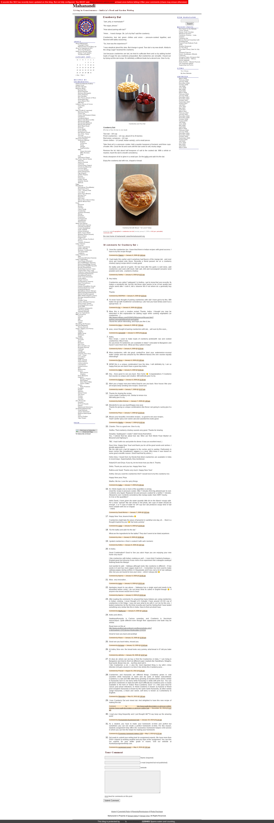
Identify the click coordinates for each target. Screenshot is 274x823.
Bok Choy (81, 344)
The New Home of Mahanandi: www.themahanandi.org (124, 236)
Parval (80, 298)
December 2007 (184, 97)
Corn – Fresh (82, 355)
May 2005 (182, 144)
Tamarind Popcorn (185, 52)
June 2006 (182, 124)
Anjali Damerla (82, 410)
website (144, 767)
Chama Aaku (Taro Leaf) (86, 270)
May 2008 (182, 89)
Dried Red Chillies (86, 382)
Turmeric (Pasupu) (84, 242)
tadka (146, 157)
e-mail (143, 763)
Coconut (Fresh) (83, 170)
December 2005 (184, 133)
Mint (79, 368)
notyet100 (121, 333)
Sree (79, 415)
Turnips (80, 397)
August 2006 (183, 121)
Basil (79, 341)
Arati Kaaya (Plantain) (85, 261)
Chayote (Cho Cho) (84, 353)
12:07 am (144, 655)
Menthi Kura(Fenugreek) (86, 294)
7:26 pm (140, 325)
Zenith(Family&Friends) (83, 408)
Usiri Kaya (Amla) (83, 309)
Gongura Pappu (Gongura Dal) (189, 57)
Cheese (80, 316)
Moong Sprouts (83, 327)
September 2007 (184, 102)
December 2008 (184, 83)
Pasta (82, 145)
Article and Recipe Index (84, 51)
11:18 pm (142, 380)
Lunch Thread (183, 30)
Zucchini (80, 399)
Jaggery (80, 331)
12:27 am (142, 389)
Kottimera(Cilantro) (84, 289)
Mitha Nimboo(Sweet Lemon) (87, 295)
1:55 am (142, 696)
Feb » (83, 75)
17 (90, 67)
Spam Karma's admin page (102, 2)
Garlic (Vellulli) (82, 229)
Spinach (80, 391)
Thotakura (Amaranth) (85, 308)
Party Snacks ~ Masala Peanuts (189, 62)
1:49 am (147, 401)
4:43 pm (141, 485)
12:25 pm (141, 413)
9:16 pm (144, 333)
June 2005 (182, 143)
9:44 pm (141, 370)
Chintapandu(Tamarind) (85, 273)
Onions (80, 371)
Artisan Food (80, 85)
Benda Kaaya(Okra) (84, 267)
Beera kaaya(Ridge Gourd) (87, 264)
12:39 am (143, 638)
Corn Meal (81, 192)
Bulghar (82, 142)
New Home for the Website (188, 29)
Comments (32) (107, 233)
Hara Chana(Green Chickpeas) (84, 283)
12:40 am (144, 645)
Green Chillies (84, 383)
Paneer (80, 320)
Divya (120, 360)
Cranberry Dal (183, 38)
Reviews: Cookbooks (85, 250)
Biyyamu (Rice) (80, 88)
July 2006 (182, 122)
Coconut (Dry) (82, 168)
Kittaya (80, 405)
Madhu (120, 422)
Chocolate (81, 105)
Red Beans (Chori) (84, 132)
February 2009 (184, 80)
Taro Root (81, 394)
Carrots (80, 350)
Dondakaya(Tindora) (84, 275)
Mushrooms (81, 369)
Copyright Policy (83, 45)
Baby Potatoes (85, 386)
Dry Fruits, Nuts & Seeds (84, 159)
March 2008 (183, 92)
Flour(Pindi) (79, 185)
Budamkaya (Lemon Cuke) (86, 269)
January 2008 (183, 95)
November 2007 (184, 99)
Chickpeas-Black (83, 118)
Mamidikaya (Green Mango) (87, 291)
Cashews (81, 164)
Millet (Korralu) (84, 153)
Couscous (83, 143)
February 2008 (184, 94)
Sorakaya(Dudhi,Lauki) (85, 305)
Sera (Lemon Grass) (84, 303)
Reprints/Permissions (140, 811)
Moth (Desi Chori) (83, 126)
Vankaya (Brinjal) (83, 311)
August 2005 (183, 139)
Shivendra (121, 696)
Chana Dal (81, 113)
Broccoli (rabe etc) (84, 346)
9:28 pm (141, 360)
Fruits (77, 203)
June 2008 (182, 88)
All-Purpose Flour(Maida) (86, 187)
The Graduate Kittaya (186, 63)
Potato (80, 385)
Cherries (80, 207)
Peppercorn (82, 237)
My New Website (186, 73)
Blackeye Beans (83, 112)
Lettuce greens (83, 363)
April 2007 (182, 110)
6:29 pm (139, 307)
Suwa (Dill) (81, 306)
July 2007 (182, 105)
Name (143, 758)
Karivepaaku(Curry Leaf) (86, 288)
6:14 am (159, 720)
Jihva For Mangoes (84, 50)
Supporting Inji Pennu (186, 65)
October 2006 (183, 119)
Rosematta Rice (83, 99)
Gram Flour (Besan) (84, 193)
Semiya (82, 146)
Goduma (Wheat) (83, 140)
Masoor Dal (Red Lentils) (86, 120)
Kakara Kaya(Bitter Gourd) (86, 286)
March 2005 (183, 147)
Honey (80, 330)
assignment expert (124, 747)
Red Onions (84, 372)
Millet (79, 149)
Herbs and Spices (81, 223)
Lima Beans (82, 364)
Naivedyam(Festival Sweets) (87, 258)
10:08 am (140, 537)
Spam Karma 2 (134, 821)
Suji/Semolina (84, 148)
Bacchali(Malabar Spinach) (86, 262)
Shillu (120, 370)
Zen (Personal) (80, 401)
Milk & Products (81, 314)
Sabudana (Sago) (84, 157)
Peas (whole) (82, 131)
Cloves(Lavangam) (84, 226)
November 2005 (184, 135)
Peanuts (80, 127)
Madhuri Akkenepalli (84, 413)
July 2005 (182, 141)
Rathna (120, 380)
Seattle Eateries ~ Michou (187, 58)
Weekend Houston (185, 33)
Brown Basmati (83, 91)
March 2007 (183, 111)
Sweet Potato (82, 393)
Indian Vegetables (82, 259)
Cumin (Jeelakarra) (84, 228)
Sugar (80, 336)
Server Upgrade (184, 60)
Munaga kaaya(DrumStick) (86, 297)
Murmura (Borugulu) (84, 93)
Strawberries (82, 220)
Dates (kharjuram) (83, 171)
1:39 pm (144, 611)
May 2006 (182, 125)
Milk (79, 319)
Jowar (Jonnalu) (85, 151)
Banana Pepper (85, 379)
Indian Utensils (83, 248)
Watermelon (82, 222)
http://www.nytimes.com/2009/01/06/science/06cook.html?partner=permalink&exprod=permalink (131, 318)
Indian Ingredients (84, 247)
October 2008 (183, 84)
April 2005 (182, 146)
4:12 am (159, 733)
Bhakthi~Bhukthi (81, 87)
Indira (120, 485)
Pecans (80, 176)
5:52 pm (146, 512)
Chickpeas (81, 116)
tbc (119, 307)
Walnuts (80, 182)
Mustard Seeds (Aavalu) (86, 234)
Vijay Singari (82, 418)
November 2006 (184, 117)
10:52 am (142, 595)
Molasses (81, 335)
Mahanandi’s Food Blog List (87, 46)
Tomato (80, 396)
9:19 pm (140, 348)
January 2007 (183, 114)
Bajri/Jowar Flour (83, 189)
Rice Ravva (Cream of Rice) (87, 98)
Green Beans (82, 361)
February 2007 (184, 113)
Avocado (81, 339)
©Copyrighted (117, 231)
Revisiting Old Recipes (83, 324)
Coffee (80, 107)
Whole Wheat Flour (84, 201)
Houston (80, 402)
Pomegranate (82, 218)
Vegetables (79, 338)
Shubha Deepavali (185, 46)
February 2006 (184, 130)
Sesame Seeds (83, 181)
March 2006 (183, 128)
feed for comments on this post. (119, 796)
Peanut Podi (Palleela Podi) (188, 43)
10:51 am (141, 583)
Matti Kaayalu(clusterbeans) (87, 292)
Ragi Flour (81, 196)
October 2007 (183, 100)
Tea (79, 109)
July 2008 (182, 86)
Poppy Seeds (82, 179)
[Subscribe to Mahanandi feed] (86, 432)
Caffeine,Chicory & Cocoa (84, 104)
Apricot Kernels (83, 162)
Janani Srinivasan (84, 411)
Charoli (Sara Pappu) (85, 165)
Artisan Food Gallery (84, 53)
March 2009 (183, 78)
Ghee (80, 317)
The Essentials (83, 251)
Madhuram (122, 611)
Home (113, 811)
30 (88, 73)
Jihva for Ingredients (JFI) (84, 48)
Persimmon (81, 217)
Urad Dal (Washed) (84, 137)
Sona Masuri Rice (83, 101)
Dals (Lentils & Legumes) (84, 110)
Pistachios (81, 178)
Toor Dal (131, 231)
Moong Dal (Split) (83, 121)
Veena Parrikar (83, 416)
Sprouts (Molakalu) (82, 325)
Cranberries (125, 231)
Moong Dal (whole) (84, 124)
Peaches (81, 215)
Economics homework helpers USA (130, 733)
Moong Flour (82, 195)
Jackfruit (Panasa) (84, 212)
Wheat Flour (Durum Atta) (86, 200)
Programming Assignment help (128, 720)
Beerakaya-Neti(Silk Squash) (87, 266)
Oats (79, 156)
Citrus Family (82, 209)
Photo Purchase (156, 811)
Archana (121, 645)
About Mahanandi (81, 43)
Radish (80, 390)
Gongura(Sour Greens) (85, 281)
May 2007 (182, 108)
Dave (122, 821)
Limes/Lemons (82, 366)
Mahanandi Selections (85, 407)
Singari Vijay (145, 816)
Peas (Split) (81, 129)
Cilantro (121, 255)
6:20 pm (143, 296)
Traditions (81, 253)
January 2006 (183, 132)
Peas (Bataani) (83, 375)
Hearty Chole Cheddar (186, 32)
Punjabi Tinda (82, 300)
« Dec (77, 75)
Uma (120, 325)
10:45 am (142, 576)
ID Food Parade (83, 404)
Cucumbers (81, 357)
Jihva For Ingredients (82, 313)
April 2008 (182, 91)
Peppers (80, 377)
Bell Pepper (84, 380)
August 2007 (183, 103)
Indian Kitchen (80, 244)
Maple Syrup (82, 333)
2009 (180, 44)
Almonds (81, 160)
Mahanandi (84, 5)
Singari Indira (133, 816)
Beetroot (81, 342)
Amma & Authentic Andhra (84, 83)
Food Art (80, 245)
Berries (80, 206)
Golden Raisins (83, 175)
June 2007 (182, 106)
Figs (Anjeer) (82, 173)
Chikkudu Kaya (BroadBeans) (87, 272)
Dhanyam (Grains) (81, 138)
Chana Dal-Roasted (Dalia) (86, 115)
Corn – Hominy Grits (84, 190)
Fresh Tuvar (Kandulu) (85, 277)
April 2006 (182, 127)
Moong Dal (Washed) (85, 123)
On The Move (183, 48)
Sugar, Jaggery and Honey (84, 328)
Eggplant (81, 358)
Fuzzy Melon (82, 278)
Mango (80, 214)
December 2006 (184, 116)
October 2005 (183, 136)
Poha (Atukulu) (83, 94)
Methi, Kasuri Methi (84, 233)
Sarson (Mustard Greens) (86, 302)
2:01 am (147, 747)
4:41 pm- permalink (156, 231)
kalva (120, 583)
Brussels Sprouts (83, 347)
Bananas (81, 204)
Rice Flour (81, 198)
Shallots (82, 374)
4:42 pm (142, 422)
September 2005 (184, 138)
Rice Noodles (82, 96)
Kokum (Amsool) (83, 231)
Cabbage (81, 349)
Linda (120, 526)
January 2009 (183, 81)
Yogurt (80, 322)
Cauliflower (81, 352)
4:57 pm (142, 275)
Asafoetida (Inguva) (84, 225)
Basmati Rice (82, 90)
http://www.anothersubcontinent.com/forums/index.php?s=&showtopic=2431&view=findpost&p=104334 (130, 629)
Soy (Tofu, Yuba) (83, 134)
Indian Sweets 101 (82, 255)
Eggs (77, 184)
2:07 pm (141, 545)
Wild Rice (81, 102)
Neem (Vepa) (82, 236)
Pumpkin (81, 388)
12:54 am (141, 526)
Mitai (79, 256)
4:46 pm (142, 255)
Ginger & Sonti (83, 280)
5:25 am (142, 671)
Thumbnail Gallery (84, 54)
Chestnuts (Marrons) (84, 167)
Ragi (81, 154)
